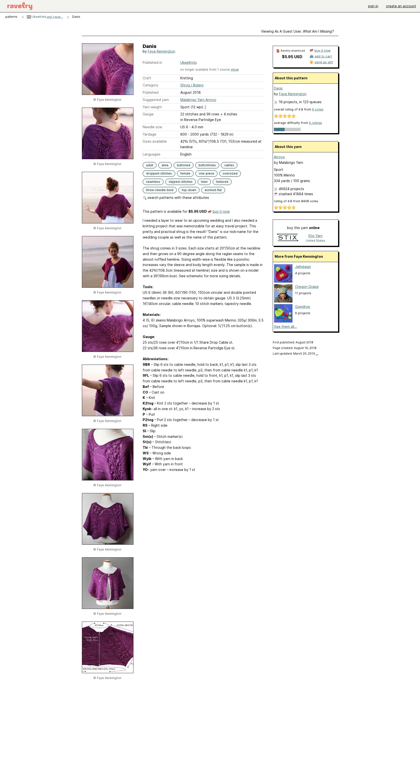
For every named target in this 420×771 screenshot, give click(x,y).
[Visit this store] (287, 238)
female (185, 173)
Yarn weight (152, 107)
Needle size (152, 127)
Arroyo (279, 157)
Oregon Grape (307, 287)
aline (165, 165)
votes (318, 109)
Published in (152, 62)
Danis (278, 88)
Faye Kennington (161, 51)
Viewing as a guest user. (297, 31)
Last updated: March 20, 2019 (295, 353)
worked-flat (213, 190)
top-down (189, 190)
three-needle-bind (159, 190)
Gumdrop (302, 306)
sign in (373, 6)
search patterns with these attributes (178, 197)
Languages (151, 154)
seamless (153, 182)
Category (150, 85)
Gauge (148, 114)
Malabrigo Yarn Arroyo (198, 100)
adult (149, 165)
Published (150, 92)
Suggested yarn (156, 100)
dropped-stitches (159, 173)
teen (204, 182)
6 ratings (315, 123)
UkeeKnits (47, 16)
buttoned (183, 165)
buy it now (221, 211)
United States (315, 240)
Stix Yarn (315, 236)
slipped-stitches (180, 182)
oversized (230, 173)
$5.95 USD (292, 56)
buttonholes (207, 165)
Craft (147, 78)
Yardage (149, 134)
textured (222, 182)
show (235, 69)
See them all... (285, 326)
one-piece (206, 173)
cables (229, 165)
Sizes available (155, 141)
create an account (401, 6)
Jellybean (303, 267)
